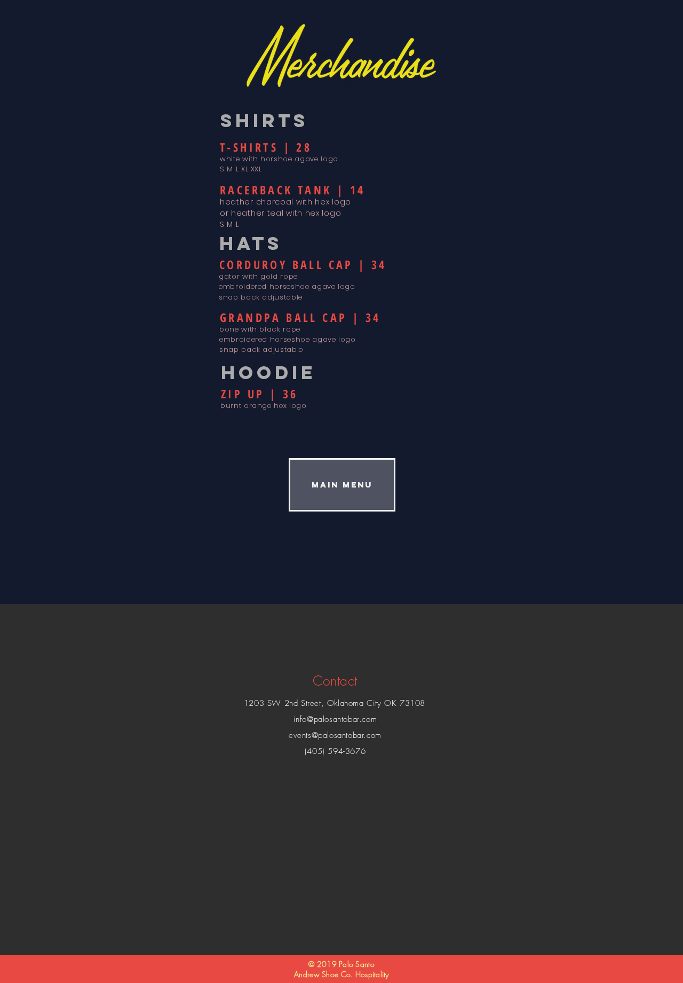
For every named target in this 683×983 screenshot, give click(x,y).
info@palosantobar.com (335, 719)
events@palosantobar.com (335, 735)
